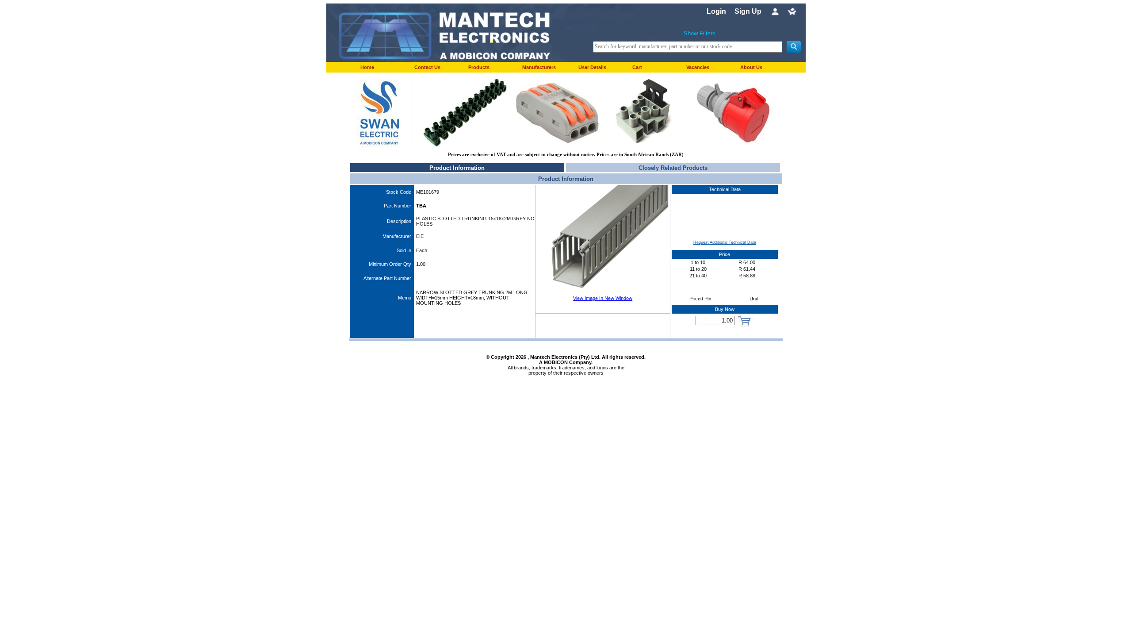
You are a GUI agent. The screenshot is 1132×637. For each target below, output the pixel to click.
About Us (751, 67)
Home (367, 67)
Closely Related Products (673, 168)
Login (716, 11)
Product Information (457, 168)
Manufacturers (539, 67)
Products (479, 67)
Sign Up (747, 11)
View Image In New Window (602, 298)
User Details (592, 67)
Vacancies (697, 67)
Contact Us (427, 67)
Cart (637, 67)
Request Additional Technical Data (724, 242)
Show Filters (699, 33)
